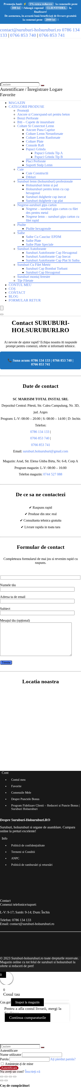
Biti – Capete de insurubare (35, 122)
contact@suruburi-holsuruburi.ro (30, 29)
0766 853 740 (23, 35)
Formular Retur (25, 300)
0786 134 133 (39, 432)
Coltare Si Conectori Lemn (35, 126)
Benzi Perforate (27, 118)
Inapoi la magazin (27, 1002)
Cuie (20, 169)
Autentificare (9, 1068)
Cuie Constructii (37, 173)
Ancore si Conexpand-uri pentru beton (43, 114)
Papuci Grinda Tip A (49, 153)
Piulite (21, 225)
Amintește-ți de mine (18, 1064)
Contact (17, 292)
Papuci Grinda (36, 149)
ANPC (15, 858)
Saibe (21, 233)
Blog (13, 296)
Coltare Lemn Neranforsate (44, 133)
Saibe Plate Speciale (39, 244)
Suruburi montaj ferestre (33, 276)
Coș (12, 289)
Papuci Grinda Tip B (49, 157)
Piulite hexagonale (38, 228)
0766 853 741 (52, 35)
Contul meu (20, 285)
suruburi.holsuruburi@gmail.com (45, 451)
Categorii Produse (26, 106)
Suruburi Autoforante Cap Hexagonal (51, 252)
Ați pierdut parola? (63, 1059)
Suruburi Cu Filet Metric (34, 264)
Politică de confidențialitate (28, 845)
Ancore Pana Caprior (40, 130)
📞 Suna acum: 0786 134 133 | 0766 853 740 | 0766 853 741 (40, 362)
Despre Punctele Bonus (25, 799)
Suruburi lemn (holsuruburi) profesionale (45, 181)
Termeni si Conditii (23, 852)
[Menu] (1, 308)
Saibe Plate (33, 240)
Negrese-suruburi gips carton (37, 205)
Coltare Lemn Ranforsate (43, 137)
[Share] (6, 1076)
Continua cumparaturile (27, 1017)
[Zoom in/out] (14, 1076)
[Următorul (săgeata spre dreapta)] (6, 1080)
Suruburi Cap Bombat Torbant (46, 268)
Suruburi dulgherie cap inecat (46, 197)
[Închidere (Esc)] (1, 1076)
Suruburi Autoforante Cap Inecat (48, 256)
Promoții (23, 110)
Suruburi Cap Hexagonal (43, 272)
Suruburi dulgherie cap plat (44, 200)
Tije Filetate (25, 280)
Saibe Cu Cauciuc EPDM (43, 237)
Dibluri (31, 177)
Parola (4, 1059)
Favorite (16, 786)
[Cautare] (42, 85)
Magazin (17, 103)
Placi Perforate (36, 161)
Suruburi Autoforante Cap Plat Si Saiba (52, 260)
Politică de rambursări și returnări (31, 864)
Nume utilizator (10, 1054)
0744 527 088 (52, 474)
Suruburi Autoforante (31, 249)
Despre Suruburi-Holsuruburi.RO (25, 820)
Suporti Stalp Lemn (39, 165)
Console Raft (35, 145)
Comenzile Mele (21, 792)
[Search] (1, 314)
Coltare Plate (34, 141)
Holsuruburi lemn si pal (42, 185)
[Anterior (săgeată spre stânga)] (1, 1080)
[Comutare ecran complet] (10, 1076)
